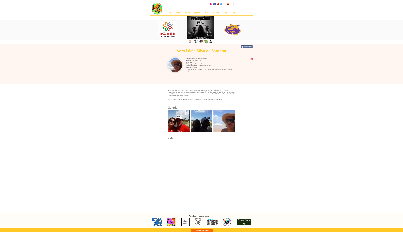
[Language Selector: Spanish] (229, 4)
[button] (197, 12)
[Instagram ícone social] (211, 4)
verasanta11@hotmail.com (198, 58)
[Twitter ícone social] (221, 4)
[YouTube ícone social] (218, 4)
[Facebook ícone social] (214, 4)
